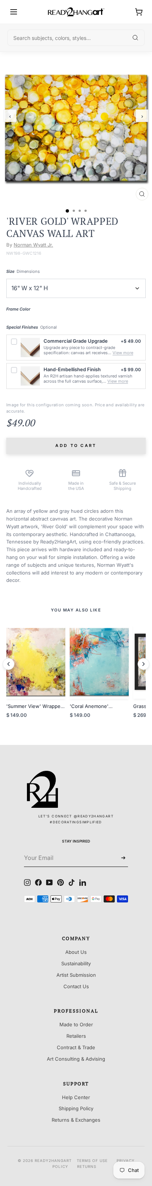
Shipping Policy (76, 1108)
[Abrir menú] (13, 12)
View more (123, 352)
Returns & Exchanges (76, 1120)
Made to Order (76, 1024)
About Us (76, 952)
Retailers (76, 1036)
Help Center (76, 1097)
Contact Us (76, 986)
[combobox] (76, 38)
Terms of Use (92, 1160)
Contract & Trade (76, 1047)
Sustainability (76, 963)
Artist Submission (76, 975)
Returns (86, 1166)
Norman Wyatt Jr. (33, 245)
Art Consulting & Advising (76, 1059)
